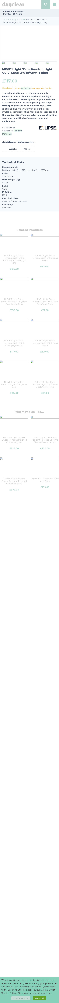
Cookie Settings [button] (21, 998)
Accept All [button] (39, 998)
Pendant (18, 131)
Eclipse (22, 19)
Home (6, 19)
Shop (14, 19)
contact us (25, 88)
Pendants (7, 134)
